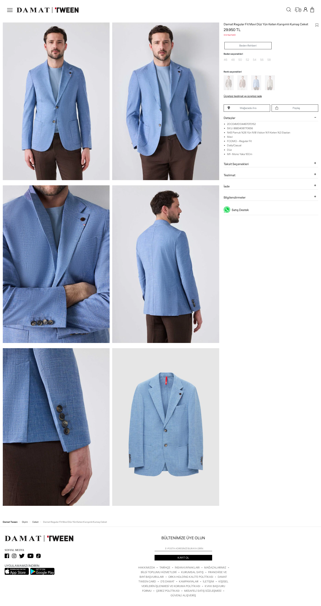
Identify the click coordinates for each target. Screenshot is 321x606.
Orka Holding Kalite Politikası (191, 576)
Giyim (25, 521)
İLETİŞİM (209, 581)
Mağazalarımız (215, 567)
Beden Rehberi (248, 45)
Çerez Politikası (168, 590)
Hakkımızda (146, 567)
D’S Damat (167, 581)
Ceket (35, 521)
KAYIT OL (183, 557)
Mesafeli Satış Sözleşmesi (203, 590)
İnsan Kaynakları (187, 567)
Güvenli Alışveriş (183, 595)
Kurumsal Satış (192, 572)
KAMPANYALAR (189, 581)
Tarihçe (165, 567)
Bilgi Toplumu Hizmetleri (159, 572)
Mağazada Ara (248, 108)
